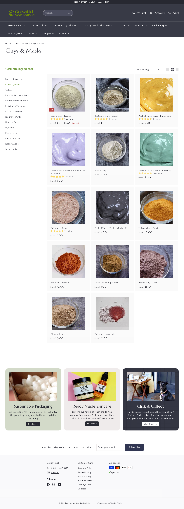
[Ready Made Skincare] (92, 386)
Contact (82, 488)
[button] (57, 119)
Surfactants (11, 149)
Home (8, 43)
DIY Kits (123, 25)
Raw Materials (12, 138)
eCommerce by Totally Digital (109, 503)
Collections (21, 43)
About (63, 33)
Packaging (158, 25)
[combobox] (58, 13)
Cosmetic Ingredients (64, 25)
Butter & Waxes (13, 79)
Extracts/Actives (13, 111)
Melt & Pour (15, 33)
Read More (33, 424)
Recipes (47, 33)
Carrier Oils (37, 25)
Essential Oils (15, 25)
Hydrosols (10, 127)
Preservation (11, 133)
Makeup (140, 25)
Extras (31, 33)
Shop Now (92, 424)
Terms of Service (86, 480)
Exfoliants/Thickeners (16, 106)
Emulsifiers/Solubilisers (16, 100)
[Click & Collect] (151, 386)
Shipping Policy (85, 468)
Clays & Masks (12, 84)
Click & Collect (150, 424)
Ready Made (12, 143)
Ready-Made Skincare (97, 25)
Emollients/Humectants (17, 95)
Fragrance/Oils (13, 116)
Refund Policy (84, 472)
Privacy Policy (84, 476)
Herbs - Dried (12, 122)
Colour (8, 89)
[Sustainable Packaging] (33, 386)
